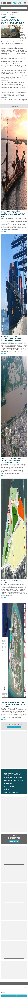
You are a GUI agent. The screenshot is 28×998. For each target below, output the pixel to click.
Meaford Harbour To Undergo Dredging (11, 582)
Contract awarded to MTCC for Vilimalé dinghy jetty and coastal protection (13, 704)
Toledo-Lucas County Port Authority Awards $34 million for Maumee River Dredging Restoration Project (13, 782)
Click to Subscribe (14, 841)
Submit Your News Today (14, 727)
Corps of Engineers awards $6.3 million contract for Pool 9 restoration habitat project (12, 460)
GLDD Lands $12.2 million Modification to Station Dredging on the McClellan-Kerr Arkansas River (13, 213)
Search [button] (24, 8)
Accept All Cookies (14, 995)
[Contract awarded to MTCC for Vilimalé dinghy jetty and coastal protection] (14, 650)
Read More (3, 231)
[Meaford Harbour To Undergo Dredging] (14, 528)
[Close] (25, 987)
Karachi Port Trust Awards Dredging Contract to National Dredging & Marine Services (12, 338)
